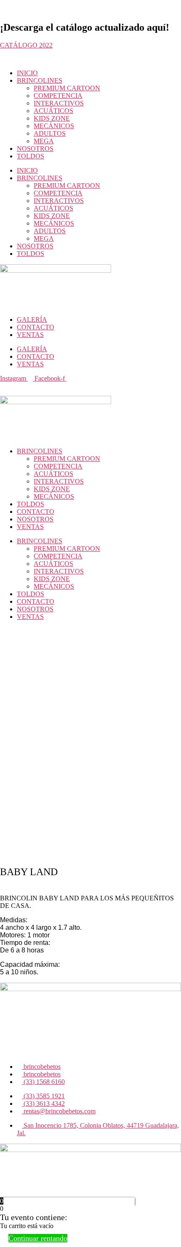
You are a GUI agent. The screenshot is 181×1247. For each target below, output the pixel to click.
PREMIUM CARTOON (67, 88)
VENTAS (30, 334)
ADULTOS (50, 133)
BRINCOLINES (39, 80)
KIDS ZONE (52, 118)
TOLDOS (30, 156)
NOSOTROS (35, 148)
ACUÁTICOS (53, 110)
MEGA (44, 141)
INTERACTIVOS (59, 103)
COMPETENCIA (58, 95)
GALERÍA (32, 319)
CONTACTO (35, 327)
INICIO (27, 72)
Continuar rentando (37, 1238)
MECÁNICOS (54, 125)
